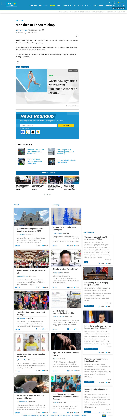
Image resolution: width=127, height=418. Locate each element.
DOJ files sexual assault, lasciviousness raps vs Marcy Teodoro (65, 396)
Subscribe (121, 3)
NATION (52, 6)
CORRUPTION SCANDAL (99, 12)
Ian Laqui (56, 402)
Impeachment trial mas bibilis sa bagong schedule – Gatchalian (97, 327)
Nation (19, 20)
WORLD (59, 6)
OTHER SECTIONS (119, 6)
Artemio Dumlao (21, 30)
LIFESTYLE (93, 6)
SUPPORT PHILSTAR (118, 8)
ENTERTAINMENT (83, 6)
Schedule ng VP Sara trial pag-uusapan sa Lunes (96, 284)
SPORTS (73, 6)
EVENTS (101, 6)
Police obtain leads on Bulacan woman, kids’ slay (30, 397)
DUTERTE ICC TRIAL (84, 12)
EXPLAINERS (121, 12)
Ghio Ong (56, 358)
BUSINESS (66, 6)
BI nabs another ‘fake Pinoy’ (65, 269)
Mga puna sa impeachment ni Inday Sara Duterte (96, 360)
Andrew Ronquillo (59, 316)
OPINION (46, 6)
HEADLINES (38, 6)
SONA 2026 (73, 12)
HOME (31, 6)
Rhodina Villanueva (23, 276)
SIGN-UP (66, 125)
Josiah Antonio (58, 233)
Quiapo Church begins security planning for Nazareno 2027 (30, 229)
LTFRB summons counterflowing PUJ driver (64, 312)
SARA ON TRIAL (63, 12)
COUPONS (108, 6)
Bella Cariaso (57, 272)
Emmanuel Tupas (22, 360)
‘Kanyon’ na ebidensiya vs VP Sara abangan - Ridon (96, 238)
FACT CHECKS (112, 12)
